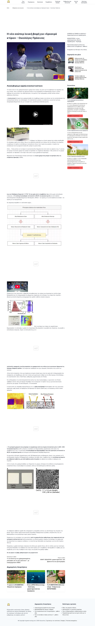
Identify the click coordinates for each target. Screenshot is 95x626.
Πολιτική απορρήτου (71, 620)
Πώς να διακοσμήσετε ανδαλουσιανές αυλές (74, 611)
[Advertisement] (47, 20)
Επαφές (63, 620)
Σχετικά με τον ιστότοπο (53, 620)
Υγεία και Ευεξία (57, 2)
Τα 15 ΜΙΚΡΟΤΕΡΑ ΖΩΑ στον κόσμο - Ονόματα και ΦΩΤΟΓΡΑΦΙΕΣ (55, 587)
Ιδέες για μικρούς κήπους (69, 607)
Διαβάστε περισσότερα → (74, 115)
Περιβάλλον (49, 2)
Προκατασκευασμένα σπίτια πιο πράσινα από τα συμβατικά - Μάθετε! (77, 45)
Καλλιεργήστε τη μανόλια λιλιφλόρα (72, 609)
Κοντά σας (76, 2)
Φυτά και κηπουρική (84, 2)
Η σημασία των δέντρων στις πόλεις (77, 49)
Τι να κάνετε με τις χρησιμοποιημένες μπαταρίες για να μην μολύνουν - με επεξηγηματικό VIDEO (18, 560)
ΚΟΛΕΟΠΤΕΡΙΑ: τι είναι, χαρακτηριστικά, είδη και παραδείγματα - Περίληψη (74, 40)
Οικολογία (40, 2)
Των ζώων (23, 2)
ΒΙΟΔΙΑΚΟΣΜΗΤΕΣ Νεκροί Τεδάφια (44, 609)
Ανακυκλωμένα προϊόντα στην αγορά (45, 607)
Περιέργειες (31, 2)
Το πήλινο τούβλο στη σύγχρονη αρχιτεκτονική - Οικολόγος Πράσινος (81, 77)
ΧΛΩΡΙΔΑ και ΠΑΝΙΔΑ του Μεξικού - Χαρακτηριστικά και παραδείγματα (76, 34)
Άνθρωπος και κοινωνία (67, 2)
